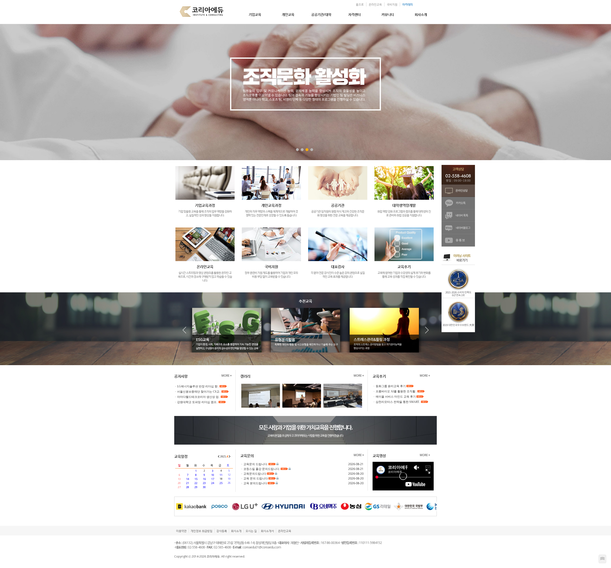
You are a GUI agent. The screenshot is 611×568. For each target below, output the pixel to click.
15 (196, 479)
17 (212, 479)
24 (212, 483)
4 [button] (311, 149)
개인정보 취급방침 (201, 531)
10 (212, 475)
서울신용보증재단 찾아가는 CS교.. (199, 391)
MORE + (226, 375)
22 (196, 483)
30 (204, 487)
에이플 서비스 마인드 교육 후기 (396, 396)
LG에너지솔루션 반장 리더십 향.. (198, 386)
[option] (305, 92)
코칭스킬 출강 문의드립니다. (262, 469)
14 (187, 479)
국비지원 (392, 4)
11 (221, 475)
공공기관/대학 (321, 14)
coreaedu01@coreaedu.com (262, 547)
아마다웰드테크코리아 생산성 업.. (199, 397)
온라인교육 (375, 4)
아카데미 (407, 4)
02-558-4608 (196, 547)
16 (204, 479)
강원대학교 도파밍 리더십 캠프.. (198, 402)
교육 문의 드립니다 (256, 478)
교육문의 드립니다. (256, 464)
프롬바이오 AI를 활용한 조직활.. (396, 391)
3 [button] (307, 149)
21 (187, 483)
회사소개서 (267, 531)
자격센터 (354, 14)
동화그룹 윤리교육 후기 (391, 386)
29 (196, 487)
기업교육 (255, 14)
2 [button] (302, 149)
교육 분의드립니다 (255, 483)
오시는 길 (251, 531)
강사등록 (221, 531)
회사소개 (421, 14)
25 (221, 483)
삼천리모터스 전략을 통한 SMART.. (398, 402)
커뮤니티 (387, 14)
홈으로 (360, 4)
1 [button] (297, 149)
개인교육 (288, 14)
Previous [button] (48, 92)
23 (204, 483)
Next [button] (562, 92)
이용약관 (181, 531)
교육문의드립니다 (255, 473)
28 (187, 487)
